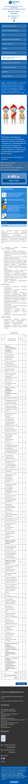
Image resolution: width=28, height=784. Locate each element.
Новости (3, 761)
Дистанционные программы (9, 26)
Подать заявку (21, 683)
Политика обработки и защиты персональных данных (12, 697)
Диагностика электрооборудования (11, 39)
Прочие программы (7, 76)
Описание (4, 222)
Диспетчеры (6, 71)
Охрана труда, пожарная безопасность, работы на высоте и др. (12, 58)
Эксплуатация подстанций (9, 67)
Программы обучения (12, 82)
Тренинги (5, 48)
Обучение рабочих (7, 43)
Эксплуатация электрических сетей (11, 62)
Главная (3, 82)
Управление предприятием (9, 52)
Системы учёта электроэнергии (10, 30)
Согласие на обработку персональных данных (12, 700)
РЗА (4, 35)
